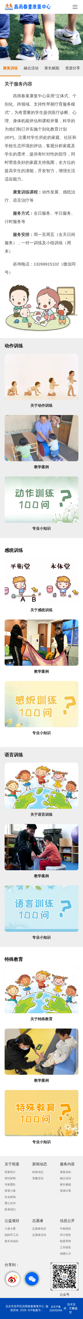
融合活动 (31, 68)
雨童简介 (10, 1172)
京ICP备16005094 (55, 1308)
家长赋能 (51, 68)
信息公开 (67, 1221)
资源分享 (72, 68)
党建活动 (37, 1178)
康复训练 (10, 68)
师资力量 (10, 1190)
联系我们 (10, 1209)
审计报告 (65, 1235)
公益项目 (12, 1221)
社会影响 (10, 1197)
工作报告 (65, 1247)
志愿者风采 (39, 1228)
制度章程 (65, 1241)
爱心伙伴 (10, 1203)
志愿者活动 (39, 1235)
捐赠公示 (65, 1253)
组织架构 (10, 1178)
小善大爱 (10, 1228)
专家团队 (10, 1184)
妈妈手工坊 (11, 1235)
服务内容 (67, 1164)
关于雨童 (12, 1164)
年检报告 (65, 1228)
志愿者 (37, 1221)
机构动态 (37, 1172)
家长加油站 (11, 1241)
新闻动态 (39, 1164)
